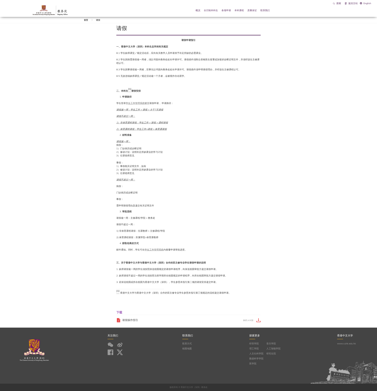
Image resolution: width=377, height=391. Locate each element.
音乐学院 (271, 343)
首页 (86, 20)
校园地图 (187, 348)
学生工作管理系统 (135, 103)
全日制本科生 (211, 10)
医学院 (252, 363)
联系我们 (265, 10)
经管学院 (254, 343)
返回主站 (353, 3)
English (367, 3)
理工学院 (254, 348)
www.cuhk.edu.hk (346, 343)
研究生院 (271, 353)
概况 (198, 10)
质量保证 (252, 10)
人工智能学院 (273, 348)
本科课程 (239, 10)
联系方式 (187, 343)
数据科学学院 (256, 358)
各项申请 (226, 10)
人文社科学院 (256, 353)
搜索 (338, 3)
